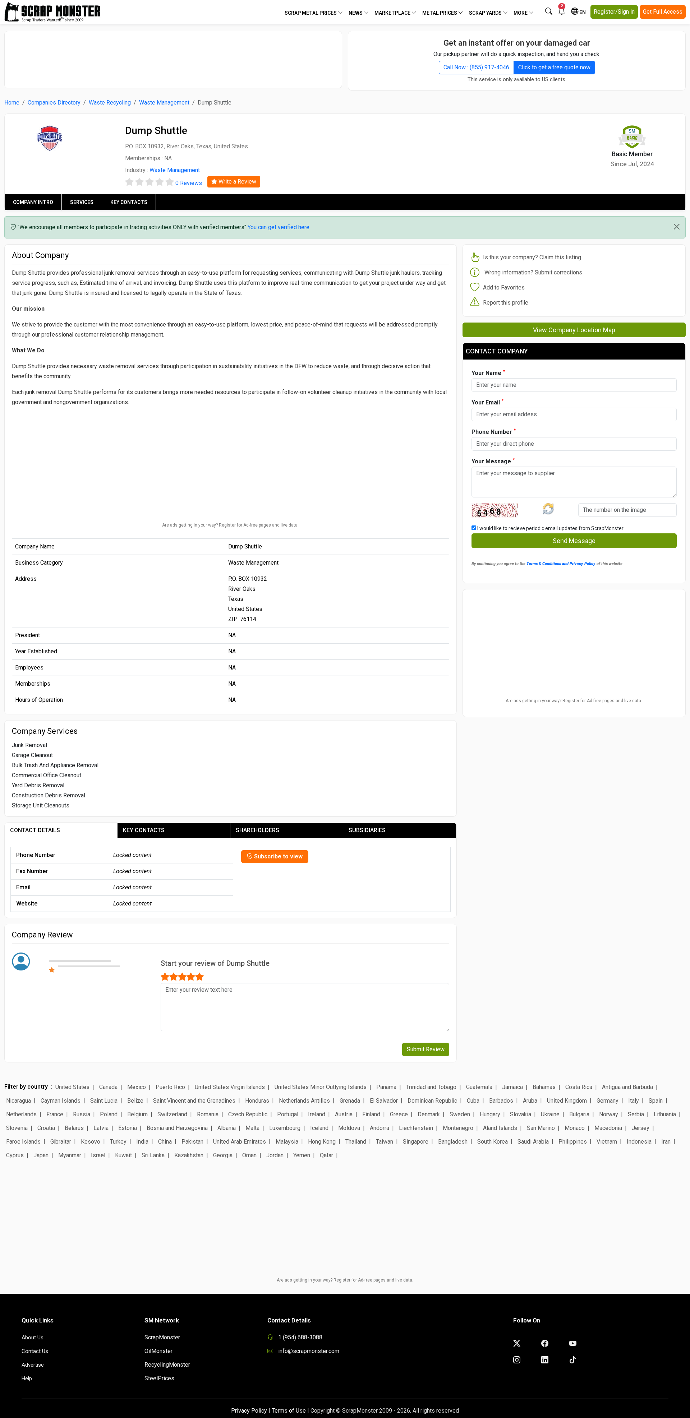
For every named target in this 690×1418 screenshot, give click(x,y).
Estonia (127, 1128)
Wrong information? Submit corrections (533, 272)
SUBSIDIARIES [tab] (367, 830)
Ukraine (550, 1114)
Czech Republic (247, 1114)
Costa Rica (578, 1087)
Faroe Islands (23, 1141)
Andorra (379, 1128)
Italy (633, 1100)
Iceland (319, 1128)
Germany (607, 1100)
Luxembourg (284, 1128)
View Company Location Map (574, 330)
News (356, 13)
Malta (252, 1128)
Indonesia (639, 1141)
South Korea (492, 1141)
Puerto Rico (170, 1087)
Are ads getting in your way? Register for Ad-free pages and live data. (230, 525)
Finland (371, 1114)
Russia (81, 1114)
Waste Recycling (110, 102)
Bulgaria (579, 1114)
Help (27, 1378)
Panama (386, 1087)
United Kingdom (567, 1100)
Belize (135, 1100)
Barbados (501, 1100)
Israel (98, 1155)
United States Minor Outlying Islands (321, 1087)
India (142, 1141)
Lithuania (665, 1114)
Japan (41, 1155)
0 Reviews (188, 183)
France (54, 1114)
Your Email (487, 402)
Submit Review (426, 1049)
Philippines (572, 1141)
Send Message (574, 541)
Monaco (575, 1128)
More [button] (521, 13)
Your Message (493, 461)
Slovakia (520, 1114)
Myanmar (69, 1155)
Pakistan (192, 1141)
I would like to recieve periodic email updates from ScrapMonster (550, 528)
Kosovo (90, 1141)
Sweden (460, 1114)
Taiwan (384, 1141)
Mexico (136, 1087)
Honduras (257, 1100)
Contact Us (35, 1351)
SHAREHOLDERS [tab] (257, 830)
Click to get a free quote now (554, 67)
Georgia (223, 1155)
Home (11, 102)
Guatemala (479, 1087)
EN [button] (582, 12)
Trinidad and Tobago (431, 1087)
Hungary (490, 1114)
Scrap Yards (486, 13)
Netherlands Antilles (304, 1100)
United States (72, 1087)
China (165, 1141)
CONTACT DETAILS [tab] (35, 830)
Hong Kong (322, 1141)
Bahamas (544, 1087)
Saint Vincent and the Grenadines (194, 1100)
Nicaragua (18, 1100)
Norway (608, 1114)
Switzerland (172, 1114)
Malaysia (287, 1141)
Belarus (74, 1128)
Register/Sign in (614, 11)
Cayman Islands (60, 1100)
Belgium (137, 1114)
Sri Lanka (153, 1155)
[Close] (676, 227)
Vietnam (607, 1141)
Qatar (326, 1155)
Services (81, 202)
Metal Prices (440, 13)
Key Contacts (128, 202)
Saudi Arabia (533, 1141)
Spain (656, 1100)
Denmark (429, 1114)
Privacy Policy (249, 1410)
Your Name (488, 372)
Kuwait (123, 1155)
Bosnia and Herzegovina (177, 1128)
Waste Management (164, 102)
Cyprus (15, 1155)
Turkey (118, 1141)
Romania (207, 1114)
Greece (399, 1114)
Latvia (101, 1128)
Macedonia (608, 1128)
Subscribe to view (278, 856)
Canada (108, 1087)
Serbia (636, 1114)
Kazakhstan (188, 1155)
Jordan (275, 1155)
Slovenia (17, 1128)
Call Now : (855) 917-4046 (476, 67)
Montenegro (458, 1128)
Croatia (46, 1128)
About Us (32, 1337)
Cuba (473, 1100)
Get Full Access (662, 11)
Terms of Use (289, 1410)
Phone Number (494, 431)
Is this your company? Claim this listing (532, 257)
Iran (666, 1141)
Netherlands (21, 1114)
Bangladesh (453, 1141)
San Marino (541, 1128)
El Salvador (384, 1100)
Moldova (349, 1128)
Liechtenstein (416, 1128)
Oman (249, 1155)
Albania (226, 1128)
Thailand (355, 1141)
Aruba (530, 1100)
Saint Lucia (104, 1100)
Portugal (287, 1114)
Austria (344, 1114)
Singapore (415, 1141)
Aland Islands (500, 1128)
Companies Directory (54, 102)
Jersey (640, 1128)
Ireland (316, 1114)
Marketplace (392, 13)
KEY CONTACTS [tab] (144, 830)
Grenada (350, 1100)
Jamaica (512, 1087)
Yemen (301, 1155)
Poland (109, 1114)
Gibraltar (60, 1141)
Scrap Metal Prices (311, 13)
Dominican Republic (432, 1100)
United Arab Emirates (239, 1141)
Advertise (33, 1365)
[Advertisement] (173, 56)
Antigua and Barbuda (627, 1087)
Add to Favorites (504, 287)
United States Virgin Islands (230, 1087)
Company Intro (33, 202)
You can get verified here (278, 227)
